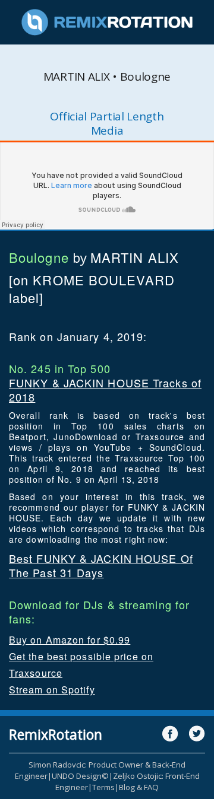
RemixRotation (55, 734)
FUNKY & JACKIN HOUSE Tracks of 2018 (105, 390)
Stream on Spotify (52, 689)
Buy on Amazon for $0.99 (69, 640)
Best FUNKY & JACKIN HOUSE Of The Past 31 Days (101, 565)
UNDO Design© (80, 776)
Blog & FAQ (139, 787)
